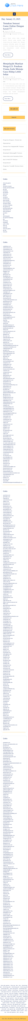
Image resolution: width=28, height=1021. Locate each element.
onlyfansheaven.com (8, 597)
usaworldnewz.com (7, 249)
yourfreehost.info (7, 298)
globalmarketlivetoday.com (9, 392)
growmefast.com (7, 860)
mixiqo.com (5, 918)
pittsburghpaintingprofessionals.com (11, 925)
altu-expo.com (6, 336)
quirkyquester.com (7, 931)
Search (14, 109)
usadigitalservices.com (8, 589)
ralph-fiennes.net (7, 600)
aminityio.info (6, 662)
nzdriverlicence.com (7, 424)
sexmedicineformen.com (9, 933)
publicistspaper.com (7, 458)
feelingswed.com (7, 387)
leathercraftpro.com (7, 915)
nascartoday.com (7, 421)
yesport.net (5, 794)
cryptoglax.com (6, 291)
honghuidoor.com (7, 550)
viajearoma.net (6, 339)
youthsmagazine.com (8, 821)
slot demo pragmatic (13, 994)
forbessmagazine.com (8, 391)
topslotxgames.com (7, 539)
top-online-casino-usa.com (9, 548)
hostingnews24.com (7, 403)
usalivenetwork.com (7, 766)
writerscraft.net (6, 581)
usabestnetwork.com (8, 781)
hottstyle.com (6, 405)
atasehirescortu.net (7, 844)
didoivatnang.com (7, 375)
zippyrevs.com (6, 533)
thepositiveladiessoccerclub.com (10, 345)
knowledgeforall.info (7, 586)
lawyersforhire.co (7, 815)
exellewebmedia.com (8, 774)
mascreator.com (7, 416)
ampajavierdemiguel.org (8, 260)
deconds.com (6, 479)
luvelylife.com (6, 610)
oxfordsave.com (7, 802)
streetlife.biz (6, 701)
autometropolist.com (8, 367)
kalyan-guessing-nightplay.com (10, 570)
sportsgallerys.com (7, 840)
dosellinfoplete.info (7, 679)
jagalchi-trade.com (7, 285)
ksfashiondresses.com (8, 879)
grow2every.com (7, 395)
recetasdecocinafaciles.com (9, 347)
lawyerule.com (6, 641)
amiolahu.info (6, 663)
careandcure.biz (7, 907)
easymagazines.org (7, 911)
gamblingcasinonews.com (9, 525)
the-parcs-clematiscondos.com (10, 744)
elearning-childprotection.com (10, 583)
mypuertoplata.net (7, 514)
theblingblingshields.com (9, 835)
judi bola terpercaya (7, 208)
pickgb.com (5, 876)
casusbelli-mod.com (7, 306)
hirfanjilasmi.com (7, 912)
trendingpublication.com (8, 953)
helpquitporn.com (7, 400)
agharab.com (6, 342)
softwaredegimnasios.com (9, 444)
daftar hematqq (19, 999)
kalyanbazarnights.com (8, 547)
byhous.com (6, 715)
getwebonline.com (7, 595)
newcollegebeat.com (8, 277)
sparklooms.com (7, 942)
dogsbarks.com (6, 376)
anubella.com (6, 465)
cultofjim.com (6, 273)
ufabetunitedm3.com (8, 962)
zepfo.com (5, 433)
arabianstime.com (7, 364)
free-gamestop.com (7, 775)
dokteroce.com (6, 636)
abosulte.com (6, 461)
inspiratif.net (6, 498)
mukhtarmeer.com (7, 419)
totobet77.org (6, 951)
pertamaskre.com (7, 761)
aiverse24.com (6, 463)
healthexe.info (6, 657)
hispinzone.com (6, 545)
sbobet (9, 990)
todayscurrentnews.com (8, 948)
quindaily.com (6, 460)
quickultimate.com (7, 929)
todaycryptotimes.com (8, 439)
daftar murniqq (10, 999)
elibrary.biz (5, 329)
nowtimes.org (6, 696)
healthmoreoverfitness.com (9, 537)
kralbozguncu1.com (7, 411)
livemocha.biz (6, 699)
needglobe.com (6, 920)
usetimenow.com (7, 575)
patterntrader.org (7, 881)
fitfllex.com (5, 603)
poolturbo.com (6, 651)
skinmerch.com (6, 280)
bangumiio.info (6, 673)
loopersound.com (7, 287)
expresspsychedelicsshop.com (10, 384)
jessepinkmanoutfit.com (8, 783)
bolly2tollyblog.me (7, 710)
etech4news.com (7, 383)
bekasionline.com (7, 506)
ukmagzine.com (7, 778)
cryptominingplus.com (8, 810)
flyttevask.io (6, 713)
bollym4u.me (6, 709)
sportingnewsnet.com (8, 830)
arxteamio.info (6, 898)
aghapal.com (6, 334)
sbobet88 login (20, 1009)
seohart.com (6, 454)
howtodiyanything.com (8, 406)
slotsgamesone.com (8, 544)
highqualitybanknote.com (9, 402)
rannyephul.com (7, 624)
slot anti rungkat (13, 993)
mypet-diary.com (7, 613)
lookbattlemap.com (7, 791)
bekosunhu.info (6, 674)
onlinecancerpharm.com (8, 863)
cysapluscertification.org (8, 688)
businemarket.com (7, 816)
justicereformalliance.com (9, 290)
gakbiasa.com (6, 721)
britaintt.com (6, 477)
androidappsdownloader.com (10, 573)
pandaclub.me (6, 712)
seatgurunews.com (7, 318)
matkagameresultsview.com (9, 562)
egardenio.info (6, 896)
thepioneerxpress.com (8, 515)
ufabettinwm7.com (7, 959)
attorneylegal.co (7, 849)
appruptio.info (6, 729)
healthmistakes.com (7, 877)
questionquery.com (7, 630)
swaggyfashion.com (7, 627)
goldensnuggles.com (8, 789)
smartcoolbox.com (7, 937)
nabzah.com (6, 559)
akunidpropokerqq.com (8, 325)
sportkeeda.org (6, 904)
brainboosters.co (7, 262)
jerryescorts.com (7, 848)
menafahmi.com (7, 417)
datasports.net (6, 843)
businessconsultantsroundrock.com (11, 472)
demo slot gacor (7, 201)
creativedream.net (7, 592)
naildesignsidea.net (7, 348)
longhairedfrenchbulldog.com (10, 813)
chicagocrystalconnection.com (10, 725)
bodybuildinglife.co (7, 870)
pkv (4, 219)
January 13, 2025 (9, 31)
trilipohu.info (6, 728)
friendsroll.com (6, 314)
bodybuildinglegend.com (9, 632)
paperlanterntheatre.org (8, 351)
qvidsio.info (5, 684)
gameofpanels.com (7, 572)
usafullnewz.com (7, 246)
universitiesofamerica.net (9, 526)
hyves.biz (5, 702)
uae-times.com (6, 495)
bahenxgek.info (6, 759)
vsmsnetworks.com (7, 499)
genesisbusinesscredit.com (9, 605)
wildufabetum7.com (7, 977)
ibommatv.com (6, 503)
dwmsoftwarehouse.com (9, 378)
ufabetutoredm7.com (8, 969)
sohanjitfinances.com (8, 939)
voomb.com (6, 851)
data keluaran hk (7, 209)
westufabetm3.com (7, 973)
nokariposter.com (7, 569)
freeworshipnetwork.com (9, 353)
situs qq (5, 225)
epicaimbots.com (7, 381)
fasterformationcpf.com (8, 788)
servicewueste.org (7, 531)
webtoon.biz (6, 826)
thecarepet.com (6, 747)
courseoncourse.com (8, 755)
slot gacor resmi (23, 990)
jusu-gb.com (6, 745)
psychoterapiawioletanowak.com (10, 928)
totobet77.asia (6, 950)
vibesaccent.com (7, 258)
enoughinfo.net (6, 704)
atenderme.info (6, 671)
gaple (4, 184)
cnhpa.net (5, 882)
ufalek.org (5, 865)
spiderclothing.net (7, 315)
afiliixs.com (5, 358)
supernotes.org (6, 885)
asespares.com (6, 362)
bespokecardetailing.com (9, 326)
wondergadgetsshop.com (9, 317)
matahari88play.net (7, 818)
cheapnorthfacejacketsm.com (10, 299)
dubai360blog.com (7, 857)
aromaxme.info (6, 668)
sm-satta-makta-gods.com (9, 443)
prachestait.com (7, 652)
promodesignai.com (7, 457)
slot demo (5, 197)
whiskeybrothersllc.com (8, 975)
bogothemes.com (7, 295)
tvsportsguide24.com (8, 854)
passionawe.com (7, 923)
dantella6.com (6, 542)
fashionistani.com (7, 386)
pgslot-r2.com (6, 428)
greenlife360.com (7, 509)
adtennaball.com (7, 558)
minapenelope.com (7, 288)
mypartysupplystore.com (9, 268)
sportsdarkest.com (7, 824)
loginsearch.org (6, 691)
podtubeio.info (6, 680)
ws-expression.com (7, 430)
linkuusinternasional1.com (9, 312)
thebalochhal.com (7, 255)
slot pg (6, 993)
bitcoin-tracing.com (7, 469)
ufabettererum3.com (8, 955)
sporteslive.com (6, 833)
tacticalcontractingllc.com (9, 944)
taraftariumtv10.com (8, 629)
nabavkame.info (7, 720)
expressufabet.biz (7, 512)
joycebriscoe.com (7, 265)
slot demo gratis (7, 203)
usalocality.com (6, 252)
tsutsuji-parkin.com (7, 340)
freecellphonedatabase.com (9, 770)
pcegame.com (6, 427)
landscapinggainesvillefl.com (10, 413)
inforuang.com (6, 606)
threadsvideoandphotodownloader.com (12, 763)
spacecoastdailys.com (8, 447)
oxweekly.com (6, 614)
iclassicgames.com (7, 803)
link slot (5, 195)
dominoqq (5, 220)
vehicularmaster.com (8, 257)
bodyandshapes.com (8, 471)
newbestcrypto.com (7, 800)
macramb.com (6, 611)
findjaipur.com (6, 271)
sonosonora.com (7, 310)
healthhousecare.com (8, 397)
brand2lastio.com (7, 588)
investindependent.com (8, 410)
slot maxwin (3, 994)
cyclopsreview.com (7, 372)
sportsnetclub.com (7, 799)
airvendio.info (6, 655)
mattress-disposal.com (8, 866)
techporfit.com (6, 504)
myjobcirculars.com (7, 536)
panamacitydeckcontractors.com (10, 616)
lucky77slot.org (6, 859)
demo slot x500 (11, 996)
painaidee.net (6, 822)
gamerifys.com (6, 496)
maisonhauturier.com (8, 414)
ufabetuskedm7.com (8, 966)
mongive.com (6, 561)
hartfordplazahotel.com (8, 717)
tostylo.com (5, 796)
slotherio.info (6, 687)
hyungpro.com (6, 829)
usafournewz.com (7, 254)
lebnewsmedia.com (7, 309)
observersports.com (7, 808)
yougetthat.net (6, 797)
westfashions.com (7, 617)
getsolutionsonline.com (8, 564)
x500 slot (3, 996)
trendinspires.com (7, 622)
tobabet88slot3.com (7, 947)
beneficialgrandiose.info (8, 676)
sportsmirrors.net (7, 841)
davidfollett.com (6, 276)
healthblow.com (6, 577)
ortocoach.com (6, 922)
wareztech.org (6, 780)
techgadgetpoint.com (8, 852)
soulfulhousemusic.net (8, 940)
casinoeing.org (6, 698)
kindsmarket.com (7, 608)
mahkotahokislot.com (8, 862)
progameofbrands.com (8, 528)
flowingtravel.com (7, 551)
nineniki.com (6, 553)
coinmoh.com (6, 370)
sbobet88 (13, 1010)
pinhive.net (5, 706)
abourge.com (6, 356)
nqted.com (5, 422)
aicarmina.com (6, 266)
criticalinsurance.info (8, 567)
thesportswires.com (7, 827)
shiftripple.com (6, 934)
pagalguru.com (6, 425)
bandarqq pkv (23, 988)
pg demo (5, 213)
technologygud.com (7, 873)
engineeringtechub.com (8, 846)
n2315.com (5, 594)
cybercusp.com (6, 476)
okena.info (5, 323)
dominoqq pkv (6, 216)
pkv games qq (6, 206)
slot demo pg (6, 198)
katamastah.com (7, 890)
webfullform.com (7, 520)
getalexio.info (6, 899)
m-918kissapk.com (7, 718)
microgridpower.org (7, 917)
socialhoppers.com (7, 591)
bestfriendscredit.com (8, 328)
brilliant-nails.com (7, 633)
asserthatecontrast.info (8, 669)
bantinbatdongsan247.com (9, 756)
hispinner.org (6, 566)
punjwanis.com (6, 742)
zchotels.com (6, 432)
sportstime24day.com (8, 832)
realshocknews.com (7, 874)
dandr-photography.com (8, 635)
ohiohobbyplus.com (7, 293)
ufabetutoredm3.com (8, 967)
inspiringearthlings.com (8, 408)
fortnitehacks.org (7, 690)
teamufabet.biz (6, 518)
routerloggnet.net (7, 540)
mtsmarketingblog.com (8, 644)
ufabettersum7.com (7, 958)
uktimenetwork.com (7, 247)
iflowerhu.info (6, 723)
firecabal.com (6, 389)
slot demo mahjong (7, 205)
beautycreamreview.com (9, 369)
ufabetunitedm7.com (8, 964)
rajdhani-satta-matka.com (9, 580)
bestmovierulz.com (7, 284)
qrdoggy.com (6, 871)
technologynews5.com (8, 435)
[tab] (14, 14)
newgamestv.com (7, 838)
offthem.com (6, 501)
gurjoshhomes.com (7, 301)
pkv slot (5, 189)
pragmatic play (23, 993)
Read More (9, 55)
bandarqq (5, 190)
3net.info (5, 320)
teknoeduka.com (7, 436)
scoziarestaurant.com (8, 452)
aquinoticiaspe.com (7, 811)
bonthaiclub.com (7, 304)
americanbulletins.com (8, 361)
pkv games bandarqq (8, 217)
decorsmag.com (7, 523)
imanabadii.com (7, 726)
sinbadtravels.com (7, 777)
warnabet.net (6, 707)
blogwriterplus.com (7, 748)
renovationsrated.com (8, 450)
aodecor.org (6, 693)
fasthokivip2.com (7, 807)
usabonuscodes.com (8, 441)
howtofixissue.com (7, 517)
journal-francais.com (8, 638)
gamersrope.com (7, 772)
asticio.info (5, 895)
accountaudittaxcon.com (9, 901)
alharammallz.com (7, 359)
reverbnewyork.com (7, 279)
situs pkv (5, 227)
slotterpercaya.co (7, 936)
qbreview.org (6, 529)
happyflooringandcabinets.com (10, 868)
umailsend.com (6, 785)
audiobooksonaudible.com (9, 466)
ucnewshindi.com (7, 769)
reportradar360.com (8, 625)
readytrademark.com (8, 449)
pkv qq (4, 230)
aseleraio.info (6, 893)
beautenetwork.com (7, 468)
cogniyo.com (6, 909)
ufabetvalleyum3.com (8, 970)
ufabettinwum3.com (7, 961)
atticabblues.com (7, 365)
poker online (6, 224)
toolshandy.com (6, 619)
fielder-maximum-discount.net (10, 602)
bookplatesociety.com (8, 307)
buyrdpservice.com (7, 792)
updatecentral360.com (8, 888)
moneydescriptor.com (8, 819)
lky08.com (5, 599)
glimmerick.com (6, 274)
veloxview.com (6, 972)
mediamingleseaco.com (8, 643)
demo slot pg (6, 200)
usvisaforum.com (7, 282)
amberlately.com (7, 263)
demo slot (5, 194)
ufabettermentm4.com (8, 956)
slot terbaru (3, 990)
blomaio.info (6, 677)
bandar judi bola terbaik (8, 187)
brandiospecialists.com (8, 555)
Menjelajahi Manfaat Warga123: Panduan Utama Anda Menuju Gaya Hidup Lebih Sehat (13, 69)
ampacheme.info (7, 665)
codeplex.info (6, 321)
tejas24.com (6, 649)
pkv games (5, 192)
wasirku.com (6, 647)
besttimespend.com (7, 906)
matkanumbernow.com (8, 534)
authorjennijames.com (8, 337)
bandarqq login (8, 1001)
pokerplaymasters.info (8, 753)
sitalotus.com (6, 884)
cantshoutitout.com (7, 510)
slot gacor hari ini (6, 991)
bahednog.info (6, 758)
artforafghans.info (7, 654)
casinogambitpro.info (8, 752)
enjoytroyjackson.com (8, 380)
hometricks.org (6, 914)
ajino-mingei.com (7, 296)
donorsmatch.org (7, 695)
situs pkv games (7, 183)
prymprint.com (6, 903)
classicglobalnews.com (8, 474)
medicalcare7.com (7, 556)
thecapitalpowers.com (8, 945)
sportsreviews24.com (8, 855)
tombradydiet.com (7, 303)
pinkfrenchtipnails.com (8, 837)
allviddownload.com (7, 521)
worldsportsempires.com (9, 887)
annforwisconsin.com (8, 269)
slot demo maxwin (7, 186)
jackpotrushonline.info (8, 767)
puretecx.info (6, 658)
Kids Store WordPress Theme (10, 1018)
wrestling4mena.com (8, 584)
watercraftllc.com (7, 354)
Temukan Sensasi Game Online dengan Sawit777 (13, 26)
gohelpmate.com (7, 578)
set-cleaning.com (7, 455)
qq (3, 214)
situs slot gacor (14, 988)
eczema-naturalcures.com (9, 331)
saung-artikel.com (7, 805)
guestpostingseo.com (8, 750)
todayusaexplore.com (8, 251)
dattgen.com (6, 373)
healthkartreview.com (8, 399)
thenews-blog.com (7, 438)
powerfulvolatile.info (7, 682)
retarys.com (6, 786)
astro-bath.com (6, 332)
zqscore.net (6, 892)
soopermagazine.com (8, 446)
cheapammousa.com (8, 343)
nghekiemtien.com (7, 646)
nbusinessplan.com (7, 507)
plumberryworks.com (8, 926)
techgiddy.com (6, 764)
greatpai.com (6, 350)
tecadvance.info (7, 660)
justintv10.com (6, 640)
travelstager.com (7, 621)
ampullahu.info (6, 666)
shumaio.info (6, 685)
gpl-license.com (6, 394)
